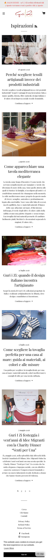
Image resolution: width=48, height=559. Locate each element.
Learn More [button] (9, 548)
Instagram (25, 536)
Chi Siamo (24, 512)
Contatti (24, 516)
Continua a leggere (23, 103)
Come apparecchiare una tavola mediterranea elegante (24, 171)
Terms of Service (24, 528)
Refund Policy (24, 524)
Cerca (24, 509)
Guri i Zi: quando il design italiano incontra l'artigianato (24, 280)
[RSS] (35, 26)
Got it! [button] (24, 555)
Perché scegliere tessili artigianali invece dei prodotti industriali (24, 79)
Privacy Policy (24, 521)
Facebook (25, 533)
